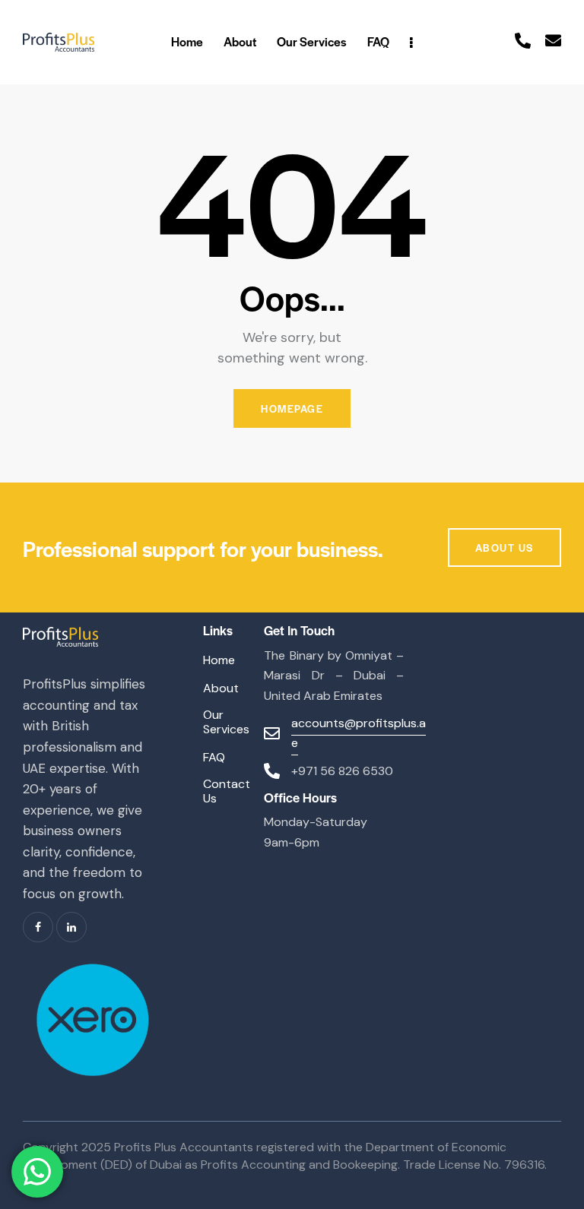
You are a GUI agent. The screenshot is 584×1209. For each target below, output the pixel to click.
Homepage (292, 408)
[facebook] (38, 927)
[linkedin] (71, 927)
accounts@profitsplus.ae (358, 733)
